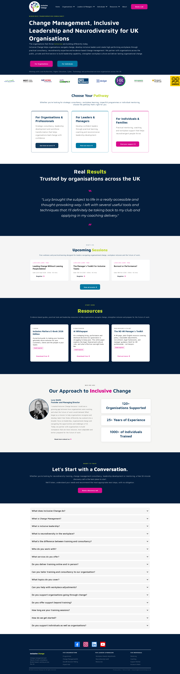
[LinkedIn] (94, 644)
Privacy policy (117, 669)
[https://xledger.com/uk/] (97, 81)
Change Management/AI (70, 659)
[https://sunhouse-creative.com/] (171, 81)
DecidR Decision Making (70, 662)
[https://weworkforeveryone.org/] (41, 81)
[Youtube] (103, 644)
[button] (74, 7)
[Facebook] (77, 644)
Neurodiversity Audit (102, 659)
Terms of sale (126, 669)
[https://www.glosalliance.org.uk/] (78, 81)
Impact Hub (66, 664)
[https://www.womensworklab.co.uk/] (152, 81)
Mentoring (133, 656)
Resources (99, 662)
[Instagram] (85, 644)
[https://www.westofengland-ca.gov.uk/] (23, 81)
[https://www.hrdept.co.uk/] (115, 81)
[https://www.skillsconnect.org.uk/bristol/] (60, 81)
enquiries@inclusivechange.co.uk (141, 669)
